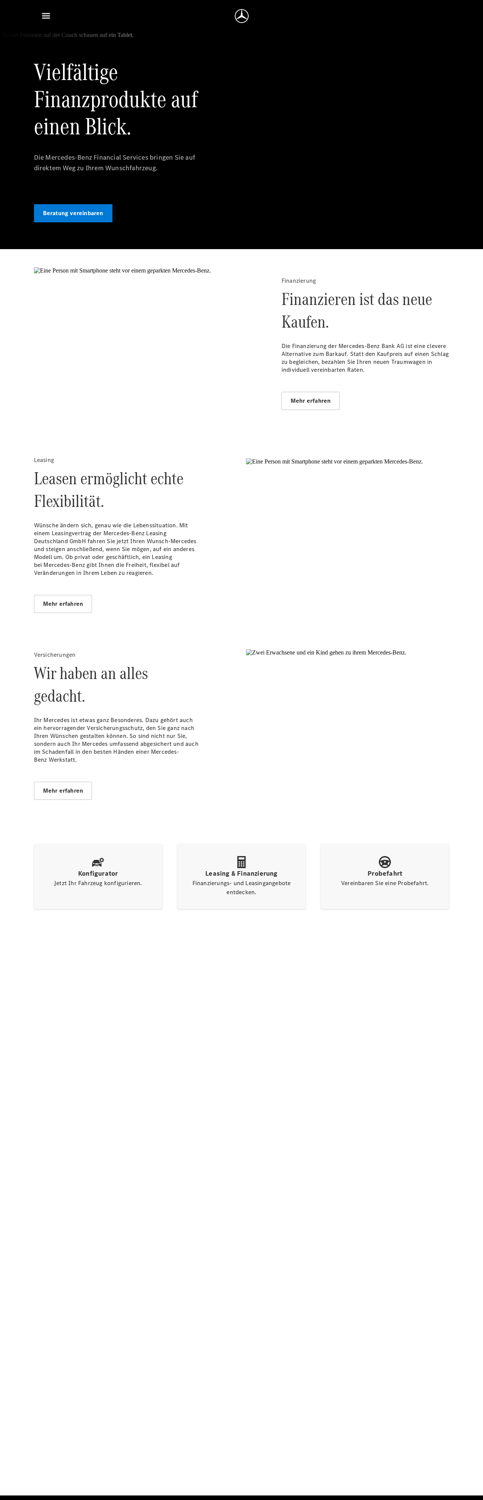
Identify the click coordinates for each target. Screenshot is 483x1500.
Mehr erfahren (311, 401)
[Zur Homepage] (241, 16)
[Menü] (46, 16)
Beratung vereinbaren (73, 213)
